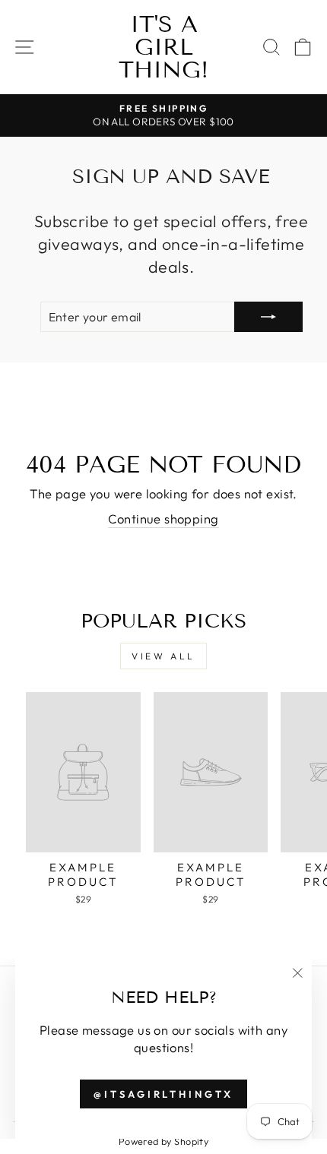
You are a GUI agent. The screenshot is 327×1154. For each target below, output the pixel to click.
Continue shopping (163, 518)
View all (163, 656)
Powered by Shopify (163, 1141)
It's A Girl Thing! (163, 47)
